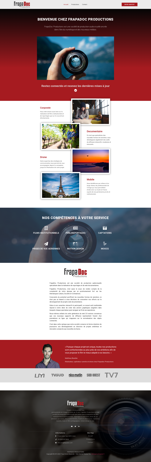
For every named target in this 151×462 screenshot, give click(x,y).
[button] (129, 4)
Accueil (66, 4)
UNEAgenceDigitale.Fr (98, 454)
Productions (75, 4)
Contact (84, 4)
